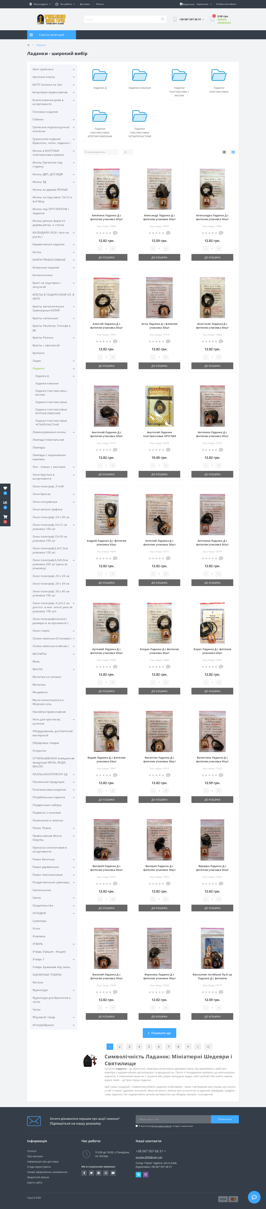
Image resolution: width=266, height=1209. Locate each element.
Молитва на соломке (47, 677)
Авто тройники (43, 69)
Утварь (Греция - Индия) (49, 951)
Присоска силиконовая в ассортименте (50, 849)
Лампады (39, 447)
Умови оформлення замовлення (47, 1172)
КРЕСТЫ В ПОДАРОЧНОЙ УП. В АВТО (54, 297)
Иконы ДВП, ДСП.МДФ (48, 174)
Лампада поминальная (48, 439)
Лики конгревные (45, 501)
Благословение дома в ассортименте (48, 102)
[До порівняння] (124, 171)
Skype (138, 1174)
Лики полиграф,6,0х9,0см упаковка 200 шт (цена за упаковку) (50, 564)
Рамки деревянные (46, 867)
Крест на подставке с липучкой (47, 285)
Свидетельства (43, 905)
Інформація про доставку (42, 1161)
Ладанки (39, 368)
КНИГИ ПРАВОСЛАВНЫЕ (49, 259)
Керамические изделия (48, 244)
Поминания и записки (48, 820)
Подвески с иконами (47, 812)
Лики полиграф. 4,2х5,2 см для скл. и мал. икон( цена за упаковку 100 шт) (52, 607)
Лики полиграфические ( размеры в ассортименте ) (50, 621)
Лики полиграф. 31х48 (48, 486)
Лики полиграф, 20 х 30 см (51, 517)
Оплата (100, 4)
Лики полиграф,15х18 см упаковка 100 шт (50, 538)
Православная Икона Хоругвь (47, 838)
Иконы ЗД (39, 182)
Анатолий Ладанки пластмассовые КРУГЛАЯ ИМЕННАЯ (159, 436)
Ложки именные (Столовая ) (52, 638)
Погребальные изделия (49, 797)
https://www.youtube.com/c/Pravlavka (113, 1173)
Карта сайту (34, 1182)
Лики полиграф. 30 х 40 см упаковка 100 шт (51, 593)
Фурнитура (40, 990)
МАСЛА (38, 669)
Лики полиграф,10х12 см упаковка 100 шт (50, 527)
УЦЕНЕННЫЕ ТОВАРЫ (47, 974)
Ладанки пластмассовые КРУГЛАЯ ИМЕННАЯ (51, 411)
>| (208, 1046)
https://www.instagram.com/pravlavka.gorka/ (106, 1173)
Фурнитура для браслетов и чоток (52, 1000)
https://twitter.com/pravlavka (91, 1173)
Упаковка (39, 936)
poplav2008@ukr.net (149, 1157)
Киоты (37, 252)
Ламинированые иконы (49, 432)
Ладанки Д (42, 376)
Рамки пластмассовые (48, 874)
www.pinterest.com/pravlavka (98, 1173)
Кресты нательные (45, 318)
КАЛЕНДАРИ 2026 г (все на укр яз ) (51, 234)
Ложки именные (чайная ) (50, 646)
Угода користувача (161, 1126)
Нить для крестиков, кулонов (47, 721)
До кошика (107, 257)
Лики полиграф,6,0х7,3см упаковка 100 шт (50, 550)
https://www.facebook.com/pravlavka (84, 1173)
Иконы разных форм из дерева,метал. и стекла (49, 223)
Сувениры (40, 921)
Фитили (38, 982)
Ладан (37, 360)
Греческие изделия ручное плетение (51, 129)
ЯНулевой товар (44, 1017)
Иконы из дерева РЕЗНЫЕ (50, 189)
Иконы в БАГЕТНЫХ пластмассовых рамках (48, 153)
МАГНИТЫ (40, 654)
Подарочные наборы (47, 805)
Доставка (85, 4)
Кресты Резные (43, 337)
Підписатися (225, 1119)
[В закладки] (124, 165)
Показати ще (161, 1033)
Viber (145, 1174)
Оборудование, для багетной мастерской (53, 733)
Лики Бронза (41, 494)
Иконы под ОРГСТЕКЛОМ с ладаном (51, 211)
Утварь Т (38, 959)
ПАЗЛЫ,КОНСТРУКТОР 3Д (50, 774)
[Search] (162, 19)
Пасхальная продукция (48, 782)
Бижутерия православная (50, 92)
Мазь (36, 661)
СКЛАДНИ (39, 913)
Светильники (42, 890)
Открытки (39, 750)
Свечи (37, 897)
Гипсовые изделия (45, 112)
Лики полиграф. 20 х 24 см (51, 576)
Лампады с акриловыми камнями (49, 457)
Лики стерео (41, 630)
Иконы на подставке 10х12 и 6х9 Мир (52, 199)
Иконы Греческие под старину (47, 164)
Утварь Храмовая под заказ (51, 967)
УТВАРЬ (38, 944)
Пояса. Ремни (42, 828)
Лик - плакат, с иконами (49, 467)
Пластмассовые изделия (49, 789)
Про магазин (35, 1156)
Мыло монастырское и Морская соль (48, 702)
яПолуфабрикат (43, 1025)
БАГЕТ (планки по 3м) (47, 84)
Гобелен (38, 119)
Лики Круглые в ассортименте (43, 476)
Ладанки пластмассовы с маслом (51, 392)
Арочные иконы (44, 77)
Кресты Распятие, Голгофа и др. (52, 328)
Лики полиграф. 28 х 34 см (51, 583)
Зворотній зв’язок (38, 1177)
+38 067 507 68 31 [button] (149, 1151)
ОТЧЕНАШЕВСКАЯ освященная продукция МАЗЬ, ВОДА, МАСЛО (53, 762)
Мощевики (40, 692)
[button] (5, 519)
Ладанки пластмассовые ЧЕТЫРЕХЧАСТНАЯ (51, 422)
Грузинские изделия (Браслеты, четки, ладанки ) (51, 141)
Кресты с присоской (46, 345)
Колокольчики (43, 275)
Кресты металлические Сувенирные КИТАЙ (48, 308)
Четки (37, 1009)
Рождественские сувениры (51, 882)
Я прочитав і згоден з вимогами (166, 1126)
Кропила (38, 353)
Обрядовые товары (46, 743)
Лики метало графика (47, 509)
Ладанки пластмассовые (51, 402)
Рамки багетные (44, 859)
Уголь (37, 928)
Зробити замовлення (224, 21)
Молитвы (39, 684)
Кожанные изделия (46, 267)
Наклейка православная (49, 711)
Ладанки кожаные (47, 383)
